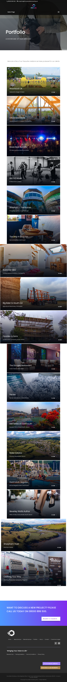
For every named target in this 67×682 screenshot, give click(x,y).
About (41, 639)
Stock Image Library (50, 664)
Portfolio (35, 639)
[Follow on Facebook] (55, 643)
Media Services (17, 639)
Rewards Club (10, 654)
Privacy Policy (40, 654)
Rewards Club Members (49, 668)
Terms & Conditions (30, 654)
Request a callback (50, 619)
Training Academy (20, 654)
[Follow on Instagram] (59, 643)
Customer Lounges (55, 639)
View (53, 92)
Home (9, 639)
